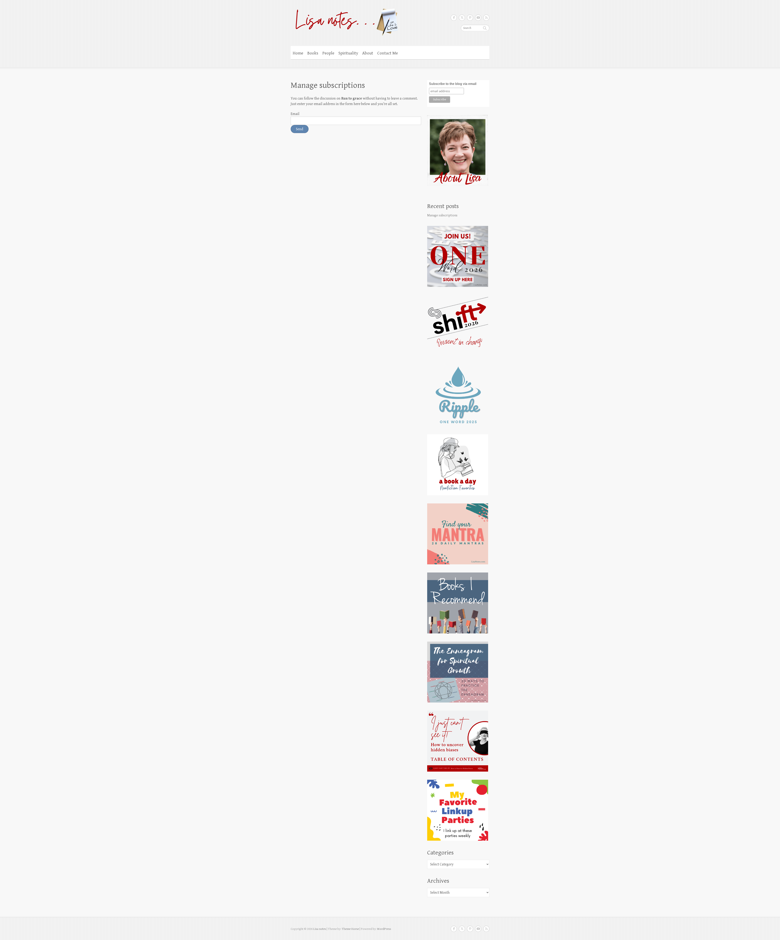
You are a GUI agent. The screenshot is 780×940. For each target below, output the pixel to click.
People (328, 53)
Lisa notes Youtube (478, 18)
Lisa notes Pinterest (470, 18)
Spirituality (348, 53)
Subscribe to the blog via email (452, 84)
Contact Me (387, 53)
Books (312, 53)
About (367, 53)
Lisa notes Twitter (462, 18)
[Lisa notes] (345, 21)
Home (298, 53)
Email (295, 114)
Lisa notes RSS (486, 18)
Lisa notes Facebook (454, 18)
